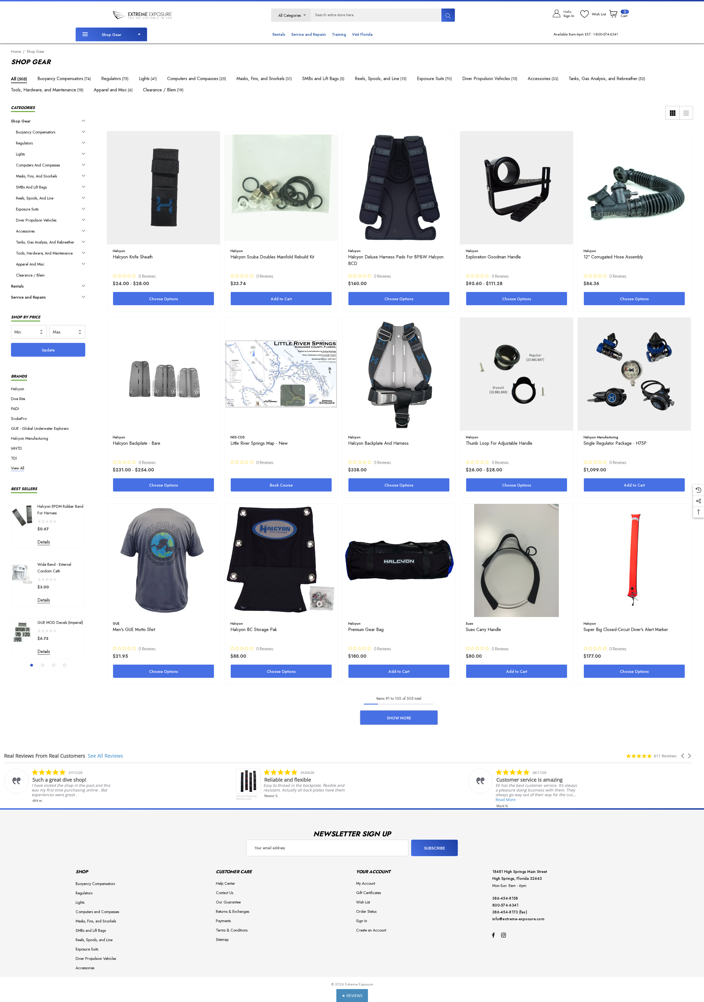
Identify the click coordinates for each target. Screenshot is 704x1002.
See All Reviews (105, 755)
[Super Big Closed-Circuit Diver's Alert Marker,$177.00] (634, 560)
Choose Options (163, 299)
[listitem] (59, 787)
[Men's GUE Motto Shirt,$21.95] (163, 560)
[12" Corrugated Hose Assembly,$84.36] (634, 187)
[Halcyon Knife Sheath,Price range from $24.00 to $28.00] (163, 187)
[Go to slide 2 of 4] (42, 665)
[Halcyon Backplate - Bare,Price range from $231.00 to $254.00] (163, 374)
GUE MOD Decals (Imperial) (60, 622)
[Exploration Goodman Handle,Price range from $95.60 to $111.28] (516, 187)
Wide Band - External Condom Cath (54, 568)
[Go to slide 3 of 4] (53, 665)
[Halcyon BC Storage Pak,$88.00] (281, 560)
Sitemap (222, 939)
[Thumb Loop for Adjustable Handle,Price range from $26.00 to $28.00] (516, 374)
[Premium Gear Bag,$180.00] (398, 560)
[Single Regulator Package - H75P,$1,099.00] (634, 374)
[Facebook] (493, 935)
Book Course (281, 485)
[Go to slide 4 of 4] (64, 665)
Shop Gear (111, 34)
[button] (683, 755)
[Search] (448, 15)
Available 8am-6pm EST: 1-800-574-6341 (586, 34)
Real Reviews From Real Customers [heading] (44, 755)
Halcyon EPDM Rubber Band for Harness (60, 510)
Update (48, 350)
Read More (273, 799)
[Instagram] (504, 935)
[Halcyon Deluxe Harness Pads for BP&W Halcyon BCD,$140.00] (398, 187)
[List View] (686, 113)
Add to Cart (281, 299)
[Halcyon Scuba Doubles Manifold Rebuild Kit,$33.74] (281, 187)
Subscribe (434, 848)
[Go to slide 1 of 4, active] (31, 665)
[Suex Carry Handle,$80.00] (516, 560)
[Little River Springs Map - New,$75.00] (281, 374)
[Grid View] (672, 113)
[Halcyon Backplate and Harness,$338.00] (398, 374)
